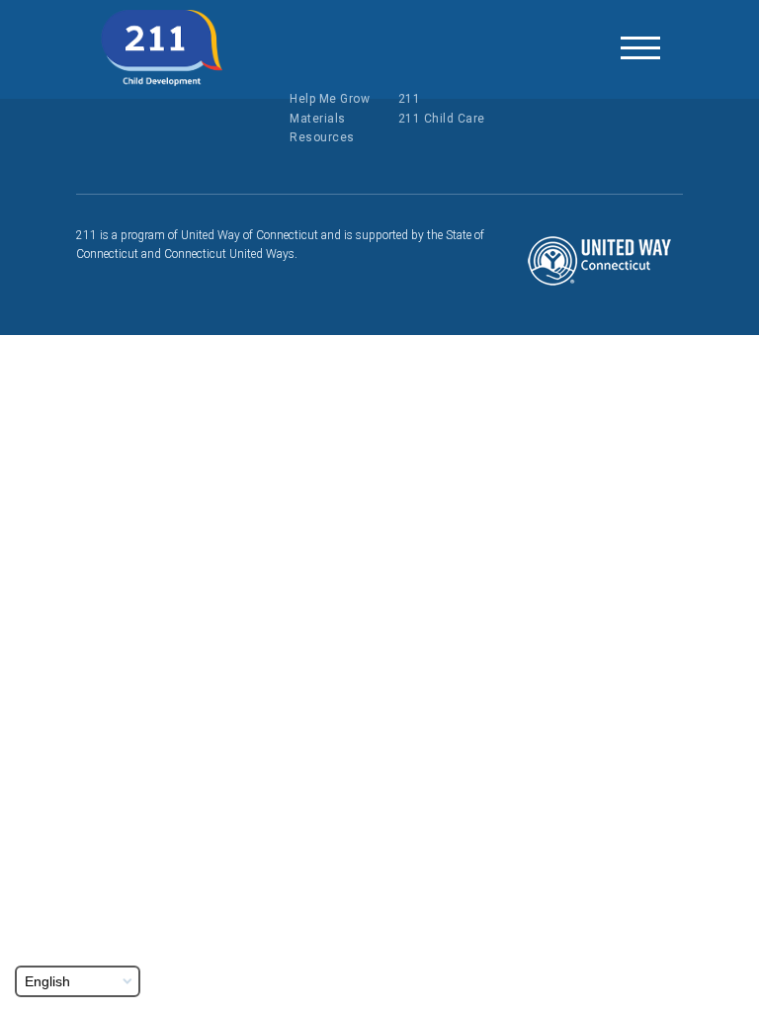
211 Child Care (441, 119)
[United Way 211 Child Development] (162, 48)
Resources (322, 137)
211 (409, 99)
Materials (318, 119)
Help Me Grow (330, 99)
